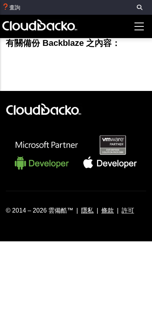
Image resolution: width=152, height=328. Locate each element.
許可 (128, 210)
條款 (107, 210)
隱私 (87, 210)
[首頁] (46, 26)
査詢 (14, 7)
